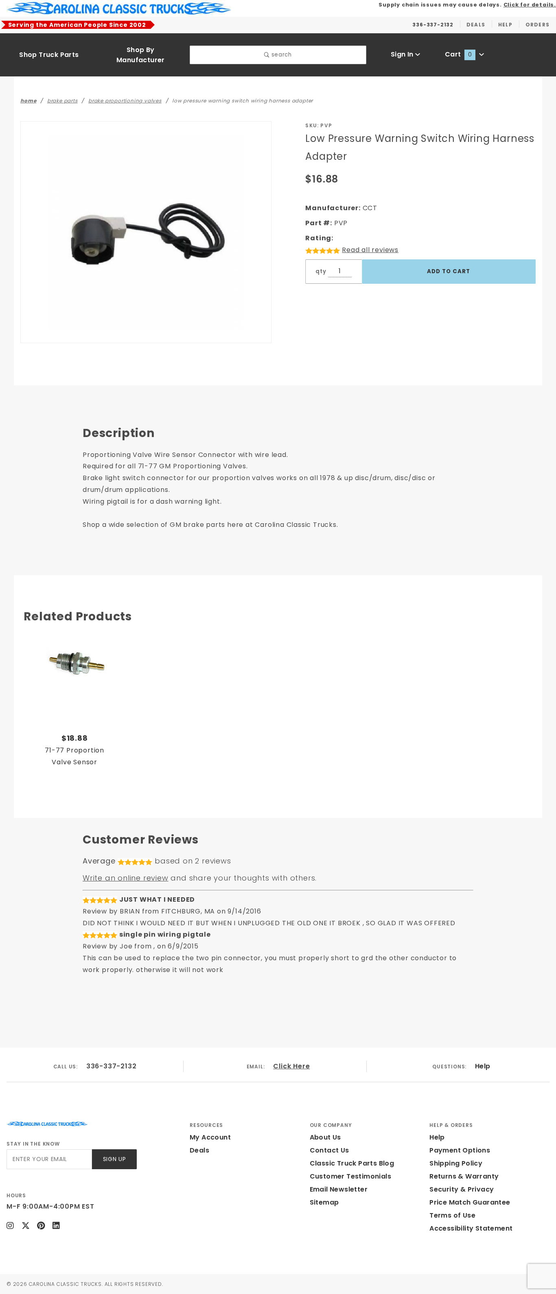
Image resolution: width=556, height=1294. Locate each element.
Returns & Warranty (464, 1176)
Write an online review (126, 878)
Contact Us (329, 1150)
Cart (458, 54)
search (280, 55)
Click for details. (529, 4)
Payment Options (459, 1150)
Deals (199, 1150)
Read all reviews (370, 249)
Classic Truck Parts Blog (352, 1163)
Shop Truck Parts (49, 54)
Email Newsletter (339, 1189)
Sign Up (114, 1159)
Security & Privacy (461, 1189)
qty (320, 271)
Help (482, 1066)
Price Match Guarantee (469, 1202)
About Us (325, 1137)
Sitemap (324, 1202)
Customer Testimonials (350, 1176)
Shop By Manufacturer (140, 55)
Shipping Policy (455, 1163)
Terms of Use (452, 1215)
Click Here (291, 1066)
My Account (210, 1137)
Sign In (403, 54)
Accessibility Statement (470, 1228)
